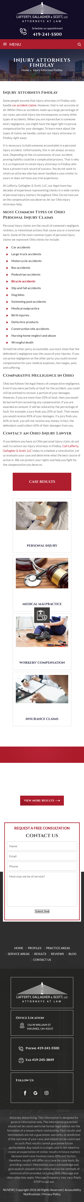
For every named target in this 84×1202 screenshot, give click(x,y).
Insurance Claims (42, 719)
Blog (72, 954)
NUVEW (8, 1190)
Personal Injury (42, 546)
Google (35, 1093)
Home (18, 948)
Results (40, 954)
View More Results (39, 800)
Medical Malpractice (42, 604)
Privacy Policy (51, 1194)
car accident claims (24, 105)
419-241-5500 (47, 34)
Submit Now (42, 911)
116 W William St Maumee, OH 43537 (40, 1026)
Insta (46, 1093)
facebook (24, 1093)
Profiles (34, 948)
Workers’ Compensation (42, 663)
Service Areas (18, 954)
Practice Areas (58, 948)
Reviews (57, 954)
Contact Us (42, 959)
